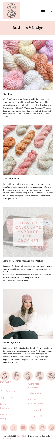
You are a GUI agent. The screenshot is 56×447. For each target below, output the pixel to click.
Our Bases (8, 93)
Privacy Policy (36, 416)
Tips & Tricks (7, 397)
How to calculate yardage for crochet (23, 260)
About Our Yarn (11, 178)
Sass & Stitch (21, 436)
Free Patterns (8, 391)
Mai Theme (7, 438)
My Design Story (12, 342)
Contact (36, 410)
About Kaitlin (36, 393)
